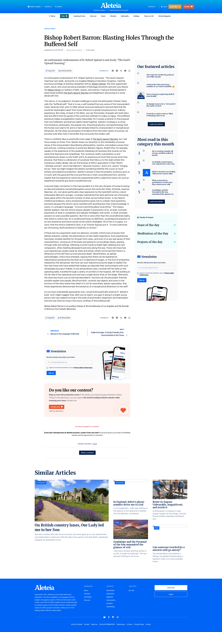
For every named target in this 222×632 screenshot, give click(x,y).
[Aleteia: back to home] (111, 5)
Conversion (41, 483)
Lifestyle (113, 16)
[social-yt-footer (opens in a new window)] (104, 617)
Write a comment (87, 453)
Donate (187, 6)
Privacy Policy (139, 624)
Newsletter (110, 590)
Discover (93, 16)
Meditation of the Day (152, 233)
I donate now (55, 407)
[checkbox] (47, 368)
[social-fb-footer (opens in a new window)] (109, 617)
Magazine (109, 597)
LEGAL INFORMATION (107, 624)
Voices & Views (49, 28)
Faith (117, 523)
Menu (53, 16)
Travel (157, 483)
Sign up (51, 373)
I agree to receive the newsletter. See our (71, 368)
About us (94, 624)
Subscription (110, 600)
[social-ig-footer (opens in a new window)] (118, 617)
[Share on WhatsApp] (129, 71)
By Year (131, 590)
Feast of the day (148, 225)
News (103, 16)
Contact (129, 624)
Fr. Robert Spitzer (97, 84)
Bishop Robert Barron (74, 50)
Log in (165, 7)
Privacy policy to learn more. (83, 368)
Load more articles (156, 124)
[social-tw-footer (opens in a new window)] (113, 617)
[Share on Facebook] (113, 71)
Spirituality (125, 16)
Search (59, 7)
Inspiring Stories (79, 16)
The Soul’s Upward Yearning (76, 93)
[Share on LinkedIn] (117, 71)
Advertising (110, 607)
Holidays (136, 16)
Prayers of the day (149, 242)
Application (110, 594)
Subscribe (173, 6)
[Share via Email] (125, 71)
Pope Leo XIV (149, 16)
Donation (109, 603)
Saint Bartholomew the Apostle (118, 10)
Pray (63, 16)
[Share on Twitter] (121, 71)
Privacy (148, 624)
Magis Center (55, 90)
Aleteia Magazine (164, 16)
